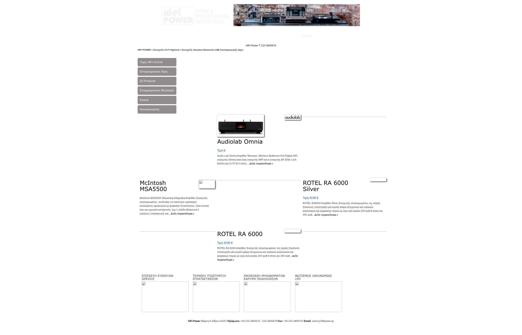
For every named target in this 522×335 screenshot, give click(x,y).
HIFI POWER (144, 50)
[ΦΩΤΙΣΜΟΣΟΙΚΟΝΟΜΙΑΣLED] (314, 277)
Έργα (206, 36)
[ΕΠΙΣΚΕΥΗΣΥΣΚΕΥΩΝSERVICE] (158, 277)
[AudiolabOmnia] (240, 141)
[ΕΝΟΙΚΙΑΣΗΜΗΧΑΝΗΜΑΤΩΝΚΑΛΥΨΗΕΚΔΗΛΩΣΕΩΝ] (265, 277)
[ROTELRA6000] (240, 234)
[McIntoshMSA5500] (154, 186)
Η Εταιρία (172, 36)
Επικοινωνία (249, 36)
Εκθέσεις (220, 36)
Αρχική (157, 36)
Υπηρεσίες (190, 36)
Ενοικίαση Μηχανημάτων (279, 36)
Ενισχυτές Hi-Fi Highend (166, 50)
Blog (233, 36)
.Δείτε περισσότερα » (261, 163)
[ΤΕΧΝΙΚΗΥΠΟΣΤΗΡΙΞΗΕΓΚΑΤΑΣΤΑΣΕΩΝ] (210, 277)
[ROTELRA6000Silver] (326, 186)
